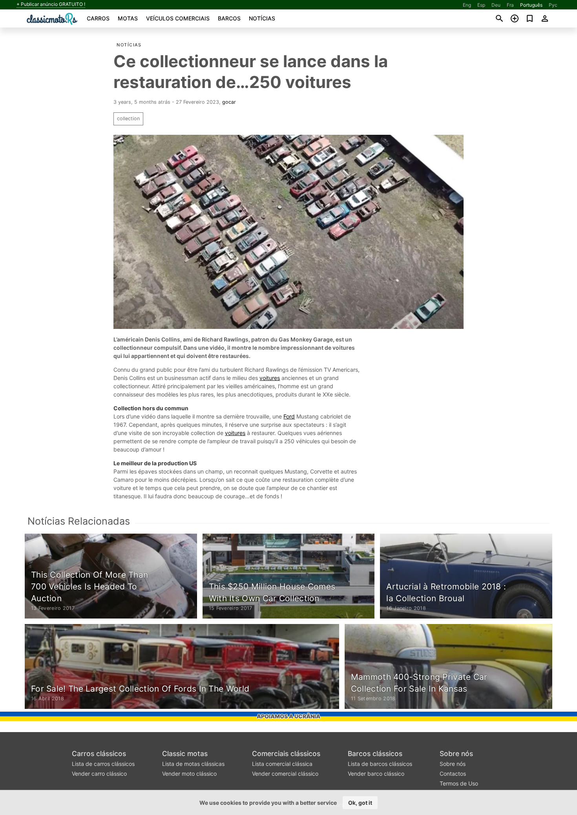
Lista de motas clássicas (193, 763)
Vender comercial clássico (285, 773)
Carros (98, 18)
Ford (289, 416)
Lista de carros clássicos (103, 763)
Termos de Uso (459, 783)
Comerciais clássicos (286, 753)
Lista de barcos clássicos (380, 763)
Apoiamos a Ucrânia (288, 716)
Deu (495, 5)
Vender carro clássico (99, 773)
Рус (553, 5)
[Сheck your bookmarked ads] (529, 18)
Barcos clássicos (375, 753)
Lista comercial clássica (282, 763)
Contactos (453, 773)
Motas (128, 18)
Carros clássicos (99, 753)
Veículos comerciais (178, 18)
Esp (481, 5)
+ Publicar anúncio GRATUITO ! (50, 4)
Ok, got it (360, 802)
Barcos (229, 18)
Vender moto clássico (189, 773)
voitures (269, 377)
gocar (229, 102)
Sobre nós (456, 753)
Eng (467, 5)
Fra (510, 5)
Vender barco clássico (376, 773)
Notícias (262, 18)
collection (128, 118)
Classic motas (185, 753)
